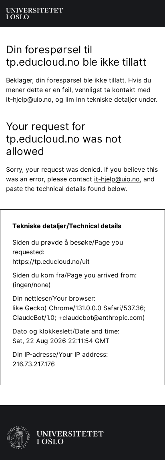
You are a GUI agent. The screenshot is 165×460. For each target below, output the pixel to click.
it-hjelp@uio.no (29, 99)
